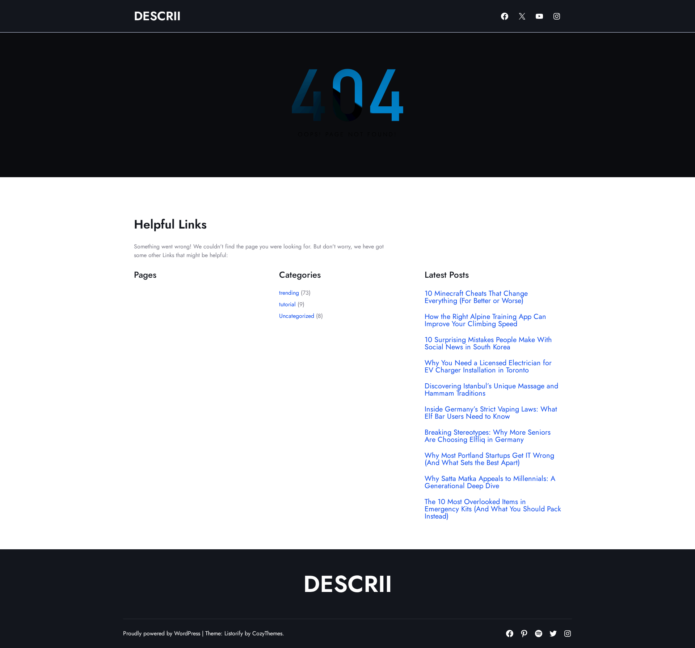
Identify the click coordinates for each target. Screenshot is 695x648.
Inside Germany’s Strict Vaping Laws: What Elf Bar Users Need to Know (491, 413)
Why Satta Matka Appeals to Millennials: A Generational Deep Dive (490, 482)
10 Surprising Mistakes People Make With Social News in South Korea (488, 343)
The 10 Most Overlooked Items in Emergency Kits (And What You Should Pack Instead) (493, 509)
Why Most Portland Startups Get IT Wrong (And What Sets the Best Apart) (489, 459)
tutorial (287, 304)
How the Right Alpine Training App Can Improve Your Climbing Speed (485, 320)
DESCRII (157, 16)
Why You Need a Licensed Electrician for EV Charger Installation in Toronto (488, 366)
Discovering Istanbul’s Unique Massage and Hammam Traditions (491, 390)
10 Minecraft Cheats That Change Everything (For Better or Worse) (476, 297)
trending (289, 293)
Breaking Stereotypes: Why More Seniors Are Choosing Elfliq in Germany (488, 436)
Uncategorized (296, 316)
